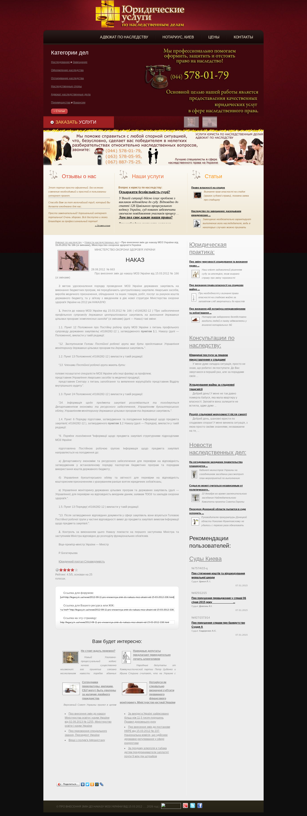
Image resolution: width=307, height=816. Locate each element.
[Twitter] (87, 784)
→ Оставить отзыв (102, 225)
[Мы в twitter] (192, 806)
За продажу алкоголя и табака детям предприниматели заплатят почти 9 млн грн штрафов (146, 752)
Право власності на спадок (208, 187)
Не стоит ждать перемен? (98, 650)
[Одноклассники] (92, 784)
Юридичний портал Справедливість (82, 561)
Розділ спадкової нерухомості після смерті (218, 414)
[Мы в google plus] (185, 806)
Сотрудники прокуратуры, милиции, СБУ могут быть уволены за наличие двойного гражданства (99, 690)
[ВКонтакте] (82, 784)
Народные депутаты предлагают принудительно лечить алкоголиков (152, 655)
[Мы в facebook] (199, 806)
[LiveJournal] (101, 784)
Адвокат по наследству (68, 242)
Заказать (76, 122)
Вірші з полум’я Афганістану (87, 740)
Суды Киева (205, 558)
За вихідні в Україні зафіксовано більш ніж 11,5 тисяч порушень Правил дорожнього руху (146, 717)
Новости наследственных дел (102, 242)
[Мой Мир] (97, 784)
